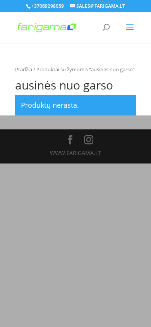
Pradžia (23, 69)
